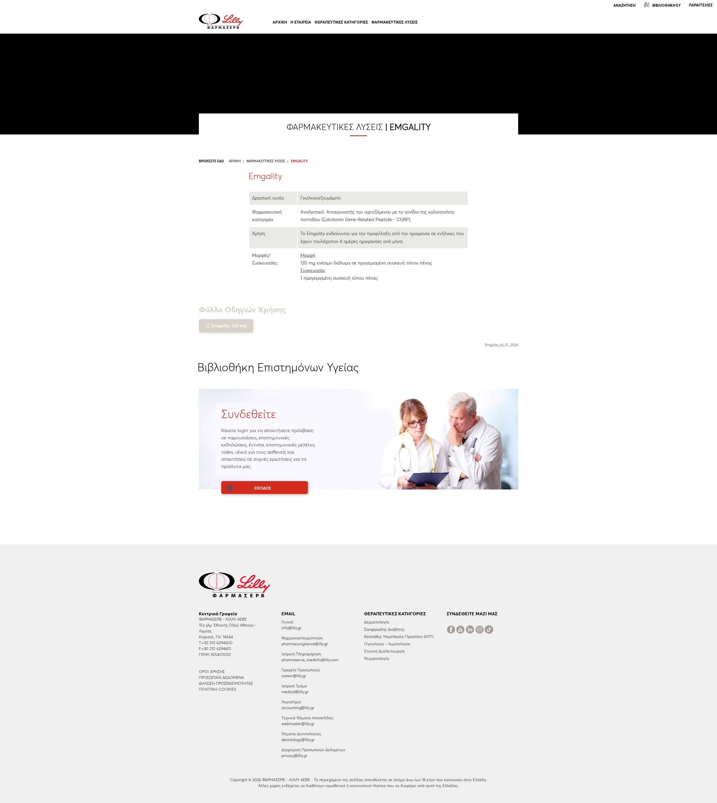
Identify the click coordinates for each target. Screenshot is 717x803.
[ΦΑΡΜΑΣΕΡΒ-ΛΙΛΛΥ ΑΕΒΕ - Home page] (221, 21)
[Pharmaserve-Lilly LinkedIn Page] (470, 630)
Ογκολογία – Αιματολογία (387, 644)
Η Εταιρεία (300, 22)
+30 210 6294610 (216, 649)
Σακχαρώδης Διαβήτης (384, 630)
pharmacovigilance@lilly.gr (304, 644)
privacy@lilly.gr (294, 756)
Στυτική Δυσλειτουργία (384, 651)
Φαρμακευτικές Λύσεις (394, 22)
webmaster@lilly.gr (298, 724)
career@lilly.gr (293, 676)
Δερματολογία (376, 622)
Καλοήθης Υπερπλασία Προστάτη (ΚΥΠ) (399, 637)
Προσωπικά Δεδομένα (221, 678)
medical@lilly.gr (294, 692)
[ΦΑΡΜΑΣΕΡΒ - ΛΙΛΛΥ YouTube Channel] (460, 630)
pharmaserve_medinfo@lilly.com (309, 660)
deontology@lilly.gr (298, 740)
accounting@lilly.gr (297, 708)
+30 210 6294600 (217, 643)
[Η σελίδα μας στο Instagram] (479, 630)
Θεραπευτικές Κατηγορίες (341, 22)
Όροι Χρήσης (212, 672)
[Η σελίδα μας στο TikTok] (489, 630)
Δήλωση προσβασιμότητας (226, 684)
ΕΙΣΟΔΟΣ (262, 488)
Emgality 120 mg (228, 326)
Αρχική (280, 22)
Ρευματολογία (376, 659)
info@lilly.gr (291, 628)
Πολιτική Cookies (217, 689)
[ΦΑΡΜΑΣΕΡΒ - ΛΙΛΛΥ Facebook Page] (451, 630)
